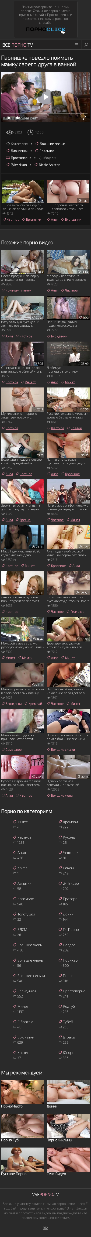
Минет (70, 382)
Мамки (27, 658)
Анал (54, 219)
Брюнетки (33, 219)
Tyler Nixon (19, 165)
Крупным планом (18, 290)
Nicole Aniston (49, 165)
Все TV (17, 45)
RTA (45, 1228)
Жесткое (57, 428)
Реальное (47, 151)
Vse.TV (45, 1194)
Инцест (30, 382)
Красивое (72, 474)
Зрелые (76, 428)
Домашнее (14, 749)
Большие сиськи (52, 144)
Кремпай (35, 704)
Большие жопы (62, 795)
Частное (13, 219)
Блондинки (19, 151)
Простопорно (21, 158)
